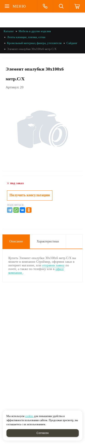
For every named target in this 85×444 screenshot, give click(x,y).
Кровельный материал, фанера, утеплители (34, 43)
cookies (29, 416)
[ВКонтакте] (22, 210)
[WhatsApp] (16, 210)
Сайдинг (71, 43)
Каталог (9, 31)
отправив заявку (53, 265)
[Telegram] (9, 210)
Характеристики (48, 241)
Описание (16, 241)
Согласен (42, 433)
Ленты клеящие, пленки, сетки (26, 37)
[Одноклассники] (29, 210)
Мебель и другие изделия (35, 31)
